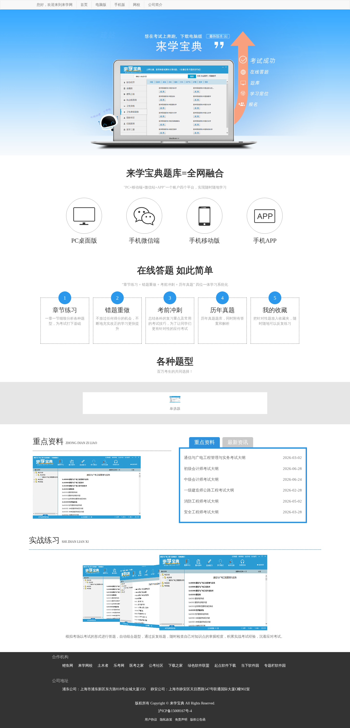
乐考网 (119, 665)
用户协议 (151, 719)
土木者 (103, 665)
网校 (136, 5)
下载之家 (175, 665)
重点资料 (204, 442)
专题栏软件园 (275, 665)
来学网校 (85, 665)
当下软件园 (250, 665)
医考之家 (136, 665)
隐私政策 (166, 719)
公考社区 (156, 665)
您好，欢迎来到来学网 (55, 5)
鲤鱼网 (67, 665)
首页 (84, 5)
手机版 (119, 5)
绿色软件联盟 (198, 665)
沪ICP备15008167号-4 (175, 711)
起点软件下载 (225, 665)
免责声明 (181, 719)
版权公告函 (197, 719)
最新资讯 (238, 442)
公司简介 (155, 5)
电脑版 (101, 5)
